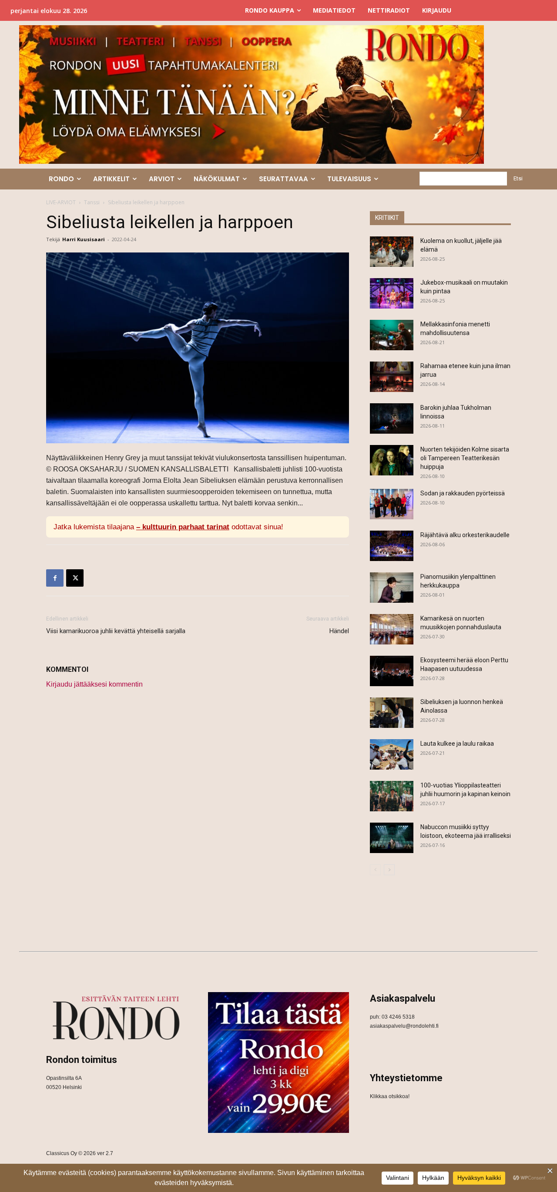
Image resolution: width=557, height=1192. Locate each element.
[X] (75, 578)
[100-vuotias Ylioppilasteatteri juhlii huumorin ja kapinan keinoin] (391, 796)
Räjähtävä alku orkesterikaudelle (465, 534)
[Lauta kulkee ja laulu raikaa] (391, 754)
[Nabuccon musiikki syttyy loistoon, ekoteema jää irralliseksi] (391, 838)
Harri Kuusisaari (83, 239)
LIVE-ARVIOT (61, 202)
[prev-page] (375, 869)
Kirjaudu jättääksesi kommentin (94, 684)
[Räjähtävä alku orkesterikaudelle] (391, 546)
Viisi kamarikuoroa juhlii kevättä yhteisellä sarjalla (115, 631)
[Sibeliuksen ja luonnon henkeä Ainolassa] (391, 712)
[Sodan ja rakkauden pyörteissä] (391, 504)
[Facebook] (55, 578)
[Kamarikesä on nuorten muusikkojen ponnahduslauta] (391, 629)
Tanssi (92, 202)
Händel (339, 631)
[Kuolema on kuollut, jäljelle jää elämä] (391, 251)
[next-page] (389, 869)
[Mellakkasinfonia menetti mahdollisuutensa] (391, 335)
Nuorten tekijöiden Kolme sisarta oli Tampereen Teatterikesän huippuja (464, 458)
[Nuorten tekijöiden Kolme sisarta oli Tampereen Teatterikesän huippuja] (391, 460)
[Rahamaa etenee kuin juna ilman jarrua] (391, 377)
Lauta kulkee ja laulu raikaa (457, 743)
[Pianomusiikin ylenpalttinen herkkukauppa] (391, 587)
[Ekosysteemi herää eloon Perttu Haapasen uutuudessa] (391, 671)
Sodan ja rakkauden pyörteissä (462, 493)
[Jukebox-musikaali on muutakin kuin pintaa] (391, 293)
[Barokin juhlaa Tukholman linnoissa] (391, 418)
